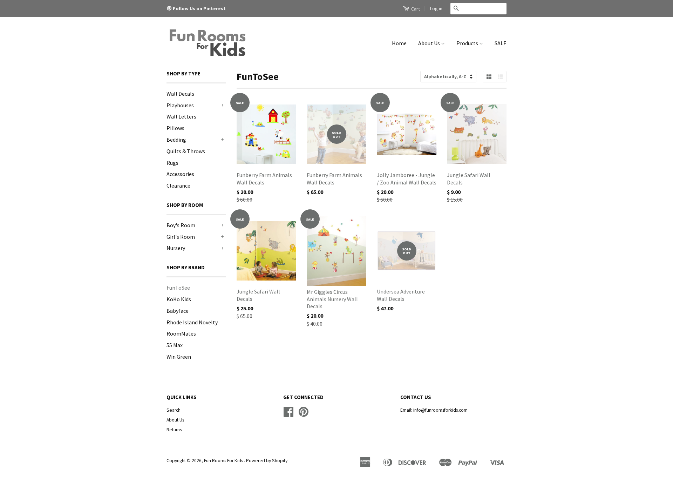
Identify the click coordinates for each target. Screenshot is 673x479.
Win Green (178, 356)
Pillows (175, 127)
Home (399, 43)
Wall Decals (180, 93)
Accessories (180, 173)
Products (467, 43)
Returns (174, 430)
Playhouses (180, 105)
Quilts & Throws (185, 151)
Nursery (175, 247)
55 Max (174, 345)
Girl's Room (180, 236)
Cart (415, 9)
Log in (436, 8)
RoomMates (181, 333)
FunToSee (178, 287)
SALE (501, 43)
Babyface (177, 310)
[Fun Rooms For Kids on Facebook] (288, 414)
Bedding (176, 139)
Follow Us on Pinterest (199, 8)
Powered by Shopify (266, 461)
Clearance (178, 185)
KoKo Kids (178, 299)
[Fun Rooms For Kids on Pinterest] (169, 8)
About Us (429, 43)
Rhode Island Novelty (192, 322)
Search (173, 410)
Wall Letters (181, 116)
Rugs (172, 162)
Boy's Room (180, 225)
